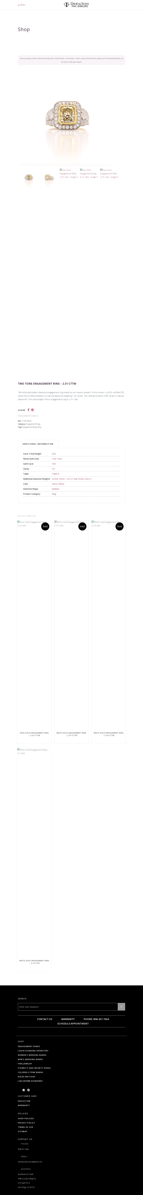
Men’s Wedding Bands (30, 1059)
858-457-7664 (23, 1149)
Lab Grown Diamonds (30, 1081)
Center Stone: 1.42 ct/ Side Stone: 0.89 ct (71, 478)
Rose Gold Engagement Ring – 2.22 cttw (34, 734)
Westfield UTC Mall (25, 1174)
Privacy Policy (26, 1123)
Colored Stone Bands (30, 1072)
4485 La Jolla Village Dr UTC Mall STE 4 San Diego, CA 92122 (27, 1182)
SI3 (53, 468)
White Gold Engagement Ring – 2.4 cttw (34, 961)
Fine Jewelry (25, 1063)
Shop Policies (26, 1118)
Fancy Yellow (58, 483)
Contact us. (34, 416)
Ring (39, 427)
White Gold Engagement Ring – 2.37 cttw (71, 734)
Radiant (55, 488)
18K (54, 463)
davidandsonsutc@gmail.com (30, 1161)
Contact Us (44, 1019)
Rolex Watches (26, 1076)
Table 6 (55, 473)
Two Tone (57, 458)
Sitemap (22, 1131)
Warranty (68, 1019)
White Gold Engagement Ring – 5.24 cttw (108, 734)
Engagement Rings (33, 424)
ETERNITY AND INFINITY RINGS (34, 1068)
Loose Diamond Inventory (33, 1050)
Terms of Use (25, 1127)
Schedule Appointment (73, 1023)
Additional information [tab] (38, 444)
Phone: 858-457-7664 (96, 1019)
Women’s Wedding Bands (32, 1055)
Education (24, 1101)
